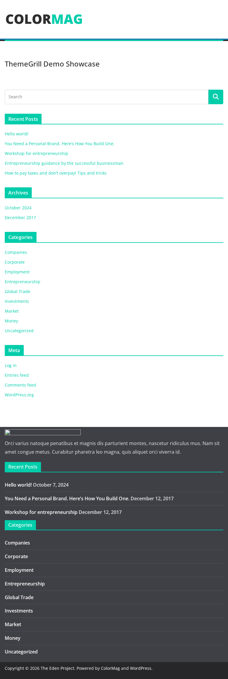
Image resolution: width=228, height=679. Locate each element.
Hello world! (16, 134)
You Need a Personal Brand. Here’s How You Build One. (60, 143)
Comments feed (20, 385)
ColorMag (110, 668)
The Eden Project (57, 668)
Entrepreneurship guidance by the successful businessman (64, 163)
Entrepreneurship (22, 281)
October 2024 (18, 207)
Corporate (15, 262)
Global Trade (17, 291)
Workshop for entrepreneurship (36, 153)
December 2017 (20, 217)
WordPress (140, 668)
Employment (17, 272)
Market (12, 311)
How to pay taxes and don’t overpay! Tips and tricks (56, 173)
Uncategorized (19, 330)
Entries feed (17, 375)
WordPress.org (19, 395)
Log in (11, 365)
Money (11, 321)
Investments (17, 301)
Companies (16, 252)
